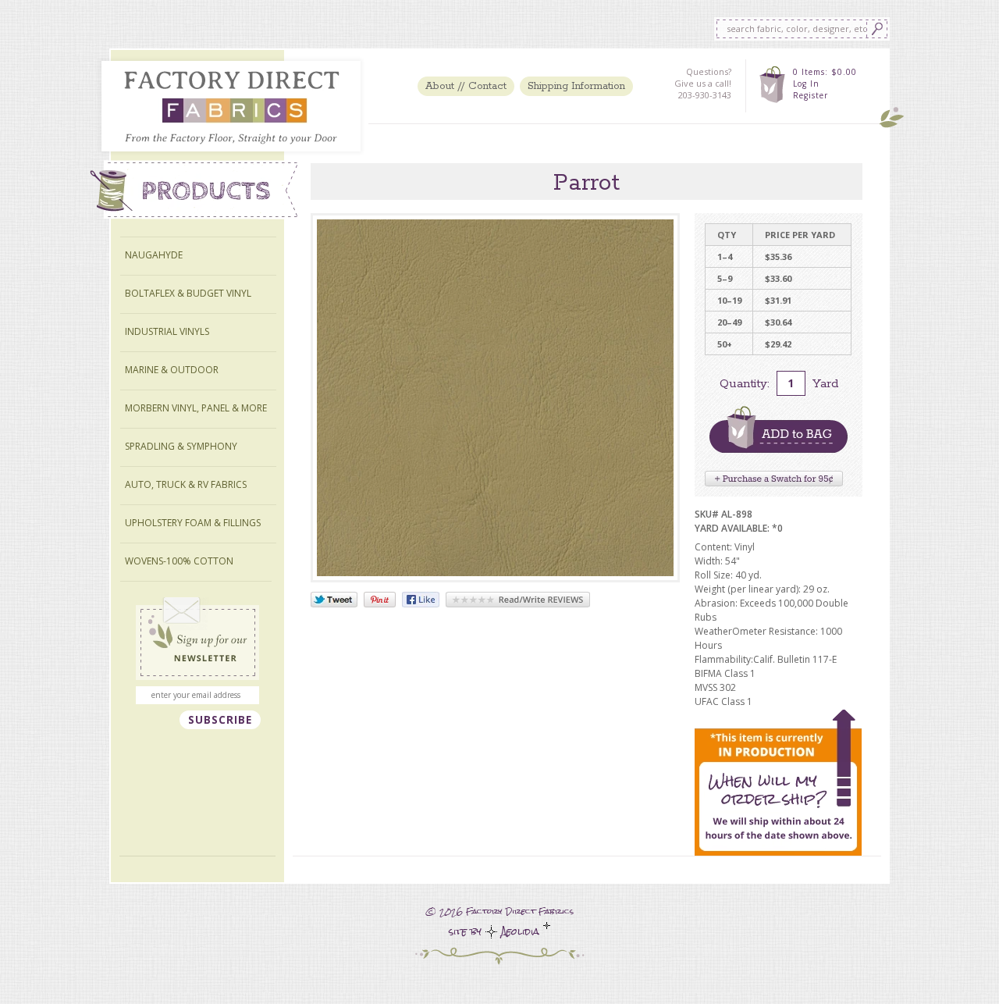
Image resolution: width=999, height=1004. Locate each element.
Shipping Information (576, 86)
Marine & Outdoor (172, 369)
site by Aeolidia (496, 932)
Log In (806, 83)
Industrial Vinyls (167, 331)
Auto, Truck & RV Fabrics (186, 484)
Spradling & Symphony (181, 446)
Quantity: (745, 383)
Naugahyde (154, 255)
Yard (825, 383)
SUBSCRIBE (220, 720)
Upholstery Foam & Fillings (193, 522)
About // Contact (466, 86)
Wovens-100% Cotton (179, 561)
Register (810, 95)
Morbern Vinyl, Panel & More (196, 408)
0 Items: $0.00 (825, 71)
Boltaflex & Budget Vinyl (188, 293)
